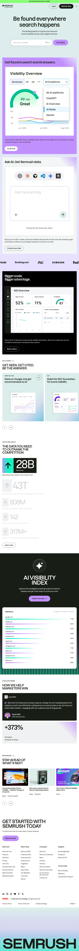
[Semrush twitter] (23, 894)
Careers (42, 861)
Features (5, 854)
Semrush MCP (26, 851)
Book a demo (12, 349)
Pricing (4, 861)
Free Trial (5, 864)
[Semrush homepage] (7, 6)
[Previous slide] (4, 427)
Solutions (5, 857)
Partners (42, 864)
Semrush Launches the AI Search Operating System (39, 789)
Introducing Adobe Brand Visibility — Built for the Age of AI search (13, 790)
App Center (25, 870)
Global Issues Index (46, 870)
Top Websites (25, 873)
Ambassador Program (65, 877)
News (41, 857)
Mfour (23, 867)
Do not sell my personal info (44, 874)
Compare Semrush (8, 867)
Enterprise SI (25, 861)
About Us (43, 851)
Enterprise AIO (26, 857)
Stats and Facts (7, 873)
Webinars (61, 873)
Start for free (66, 6)
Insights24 (24, 864)
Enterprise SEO (26, 854)
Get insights (60, 42)
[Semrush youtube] (15, 894)
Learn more (9, 545)
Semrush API (62, 857)
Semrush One (7, 851)
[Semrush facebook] (19, 894)
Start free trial (10, 838)
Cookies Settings (41, 904)
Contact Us (43, 878)
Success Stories (7, 870)
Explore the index (38, 598)
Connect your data (14, 248)
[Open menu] (76, 6)
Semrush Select (45, 867)
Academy (61, 854)
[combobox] (29, 42)
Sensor (23, 879)
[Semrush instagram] (7, 894)
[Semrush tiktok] (11, 894)
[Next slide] (10, 427)
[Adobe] (5, 898)
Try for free (11, 149)
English (72, 903)
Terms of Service (23, 904)
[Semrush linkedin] (3, 894)
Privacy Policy (7, 904)
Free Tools (24, 876)
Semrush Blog (63, 870)
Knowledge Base (63, 851)
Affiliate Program (8, 876)
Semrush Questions (46, 854)
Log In (54, 6)
